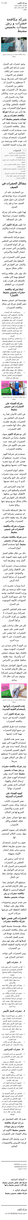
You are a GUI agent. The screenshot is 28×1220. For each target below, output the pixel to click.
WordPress (14, 1213)
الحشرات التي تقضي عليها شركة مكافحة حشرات (15, 177)
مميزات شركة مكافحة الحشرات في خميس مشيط (14, 165)
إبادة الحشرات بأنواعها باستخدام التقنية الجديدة (14, 170)
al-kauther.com (18, 1166)
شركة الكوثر (22, 3)
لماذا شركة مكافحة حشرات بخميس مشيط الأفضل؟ (14, 156)
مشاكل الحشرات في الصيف (17, 153)
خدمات (20, 1168)
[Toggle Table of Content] (23, 150)
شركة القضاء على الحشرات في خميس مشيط (13, 161)
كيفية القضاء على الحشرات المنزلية (15, 173)
